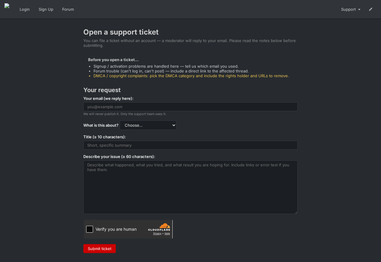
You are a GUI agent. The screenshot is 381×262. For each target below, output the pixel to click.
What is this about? (100, 125)
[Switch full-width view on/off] (371, 9)
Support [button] (349, 9)
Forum (68, 9)
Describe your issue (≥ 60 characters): (119, 156)
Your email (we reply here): (108, 98)
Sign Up (46, 9)
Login (25, 9)
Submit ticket (99, 248)
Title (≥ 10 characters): (104, 136)
